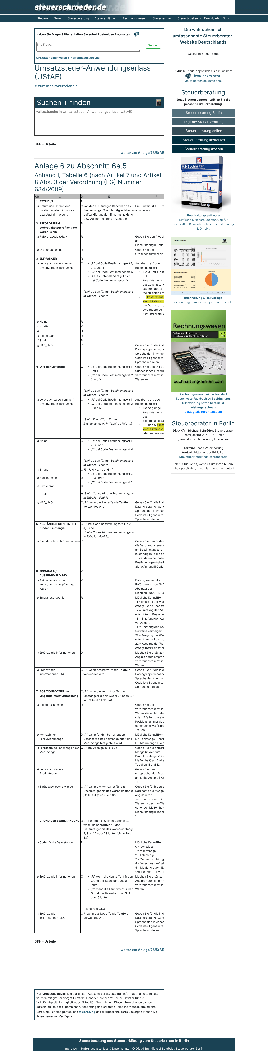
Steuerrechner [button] (162, 18)
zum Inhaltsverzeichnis (57, 86)
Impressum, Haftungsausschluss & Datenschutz (97, 1048)
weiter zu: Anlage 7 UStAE (142, 152)
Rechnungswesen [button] (135, 18)
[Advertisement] (99, 126)
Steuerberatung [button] (78, 18)
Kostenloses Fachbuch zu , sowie (203, 403)
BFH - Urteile (45, 144)
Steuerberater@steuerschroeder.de (203, 457)
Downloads (212, 18)
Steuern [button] (43, 18)
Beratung (88, 1012)
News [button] (58, 18)
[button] (226, 18)
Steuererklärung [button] (106, 18)
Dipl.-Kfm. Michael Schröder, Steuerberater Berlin (169, 1048)
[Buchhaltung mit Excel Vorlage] (201, 266)
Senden (153, 45)
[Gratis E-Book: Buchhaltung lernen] (198, 351)
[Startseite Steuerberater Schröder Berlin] (87, 7)
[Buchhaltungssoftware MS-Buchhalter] (201, 183)
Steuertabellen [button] (188, 18)
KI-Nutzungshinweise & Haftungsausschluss (68, 57)
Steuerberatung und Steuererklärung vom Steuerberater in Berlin (134, 1040)
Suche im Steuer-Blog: (203, 53)
